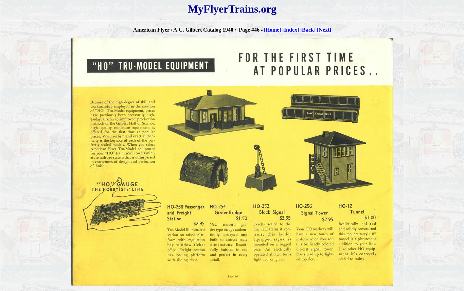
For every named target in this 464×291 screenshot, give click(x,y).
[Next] (324, 30)
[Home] (272, 30)
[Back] (308, 30)
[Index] (290, 30)
